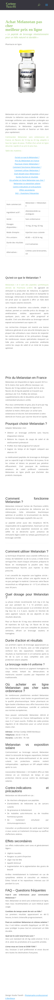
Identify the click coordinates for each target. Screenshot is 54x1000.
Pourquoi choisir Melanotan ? (27, 164)
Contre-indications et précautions (27, 187)
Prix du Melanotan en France (27, 160)
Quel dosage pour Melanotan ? (27, 173)
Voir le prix (14, 352)
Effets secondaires (27, 190)
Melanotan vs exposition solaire (27, 183)
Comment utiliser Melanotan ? (27, 170)
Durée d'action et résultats (27, 177)
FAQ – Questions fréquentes (27, 193)
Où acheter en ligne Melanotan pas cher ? (27, 180)
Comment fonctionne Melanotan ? (27, 167)
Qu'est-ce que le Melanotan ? (27, 157)
